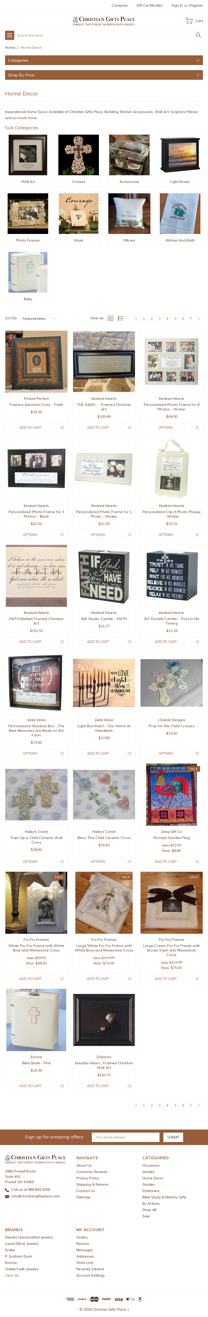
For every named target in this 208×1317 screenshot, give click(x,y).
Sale (146, 1216)
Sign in (177, 5)
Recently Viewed (90, 1269)
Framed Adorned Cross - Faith (36, 404)
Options (166, 427)
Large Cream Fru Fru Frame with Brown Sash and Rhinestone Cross (171, 950)
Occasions (151, 1165)
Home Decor (152, 1178)
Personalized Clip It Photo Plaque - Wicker (172, 514)
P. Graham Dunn (18, 1256)
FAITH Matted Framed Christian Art (36, 621)
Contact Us (85, 1190)
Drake (10, 1250)
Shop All (149, 1210)
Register (196, 5)
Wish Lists (84, 1262)
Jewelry (148, 1171)
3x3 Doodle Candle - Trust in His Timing (172, 621)
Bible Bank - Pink (36, 1063)
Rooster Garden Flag (171, 837)
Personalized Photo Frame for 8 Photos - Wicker (172, 406)
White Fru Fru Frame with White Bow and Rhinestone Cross (36, 948)
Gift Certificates (149, 5)
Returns (82, 1243)
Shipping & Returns (92, 1184)
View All (12, 1275)
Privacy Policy (87, 1178)
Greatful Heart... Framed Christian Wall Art (104, 1065)
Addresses (85, 1256)
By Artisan (151, 1203)
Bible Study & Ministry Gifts (164, 1197)
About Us (84, 1165)
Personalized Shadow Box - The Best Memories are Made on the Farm (36, 730)
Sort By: (11, 318)
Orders (82, 1237)
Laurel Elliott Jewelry (22, 1243)
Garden (148, 1184)
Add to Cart (30, 427)
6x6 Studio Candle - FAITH (104, 618)
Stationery (151, 1190)
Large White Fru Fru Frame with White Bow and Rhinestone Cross (104, 948)
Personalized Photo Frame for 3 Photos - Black (36, 514)
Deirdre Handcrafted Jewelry (29, 1237)
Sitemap (83, 1197)
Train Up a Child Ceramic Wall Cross (36, 840)
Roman (11, 1262)
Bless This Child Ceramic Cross (104, 837)
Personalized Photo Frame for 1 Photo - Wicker (104, 514)
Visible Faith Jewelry (21, 1269)
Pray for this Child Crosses (172, 726)
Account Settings (90, 1275)
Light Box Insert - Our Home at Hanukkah (104, 728)
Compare (120, 5)
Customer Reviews (92, 1171)
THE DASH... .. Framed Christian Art (104, 406)
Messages (84, 1250)
